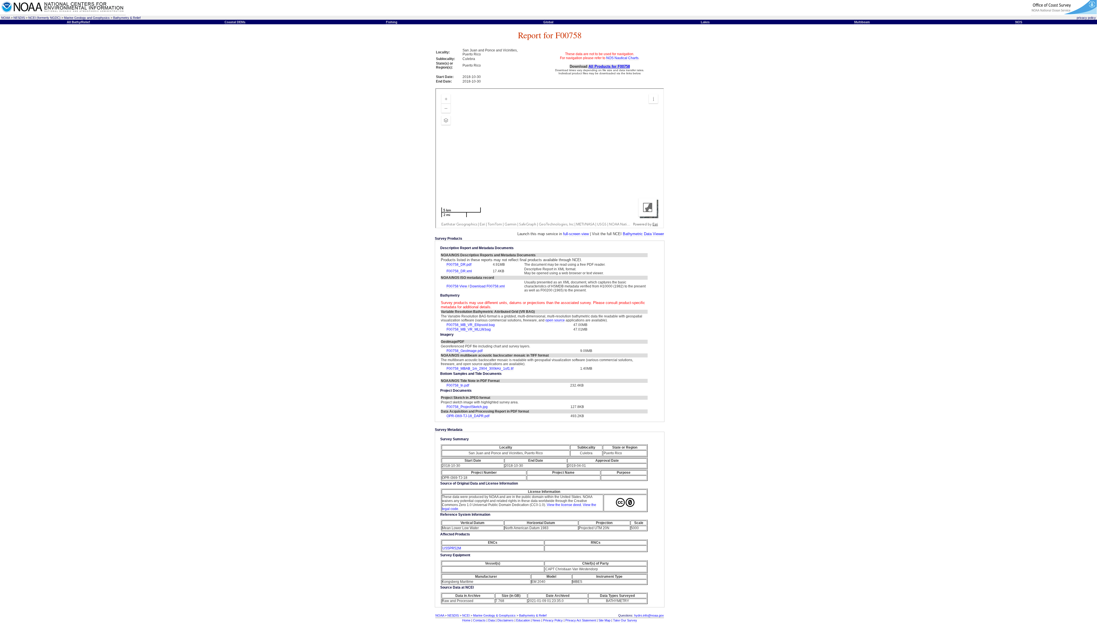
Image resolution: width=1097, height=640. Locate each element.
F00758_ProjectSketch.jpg (467, 407)
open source (555, 320)
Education (523, 620)
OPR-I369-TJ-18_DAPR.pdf (468, 416)
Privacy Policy (553, 620)
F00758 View (457, 286)
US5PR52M (452, 548)
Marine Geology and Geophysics (87, 17)
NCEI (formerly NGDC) (44, 17)
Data (491, 620)
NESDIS (19, 17)
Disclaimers (505, 620)
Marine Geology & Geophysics (494, 615)
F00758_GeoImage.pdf (465, 351)
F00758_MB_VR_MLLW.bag (469, 329)
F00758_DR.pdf (459, 265)
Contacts (479, 620)
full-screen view (576, 234)
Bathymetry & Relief (127, 17)
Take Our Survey (625, 620)
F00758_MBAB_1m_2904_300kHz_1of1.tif (480, 369)
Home (466, 620)
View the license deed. (564, 505)
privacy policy (1086, 17)
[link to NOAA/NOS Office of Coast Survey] (1064, 13)
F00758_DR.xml (459, 271)
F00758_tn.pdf (458, 385)
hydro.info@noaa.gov (649, 615)
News (537, 620)
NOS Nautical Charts (622, 58)
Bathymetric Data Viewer (643, 234)
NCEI (466, 615)
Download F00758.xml (487, 286)
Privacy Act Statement (580, 620)
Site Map (604, 620)
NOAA (5, 17)
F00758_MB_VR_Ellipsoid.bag (471, 325)
